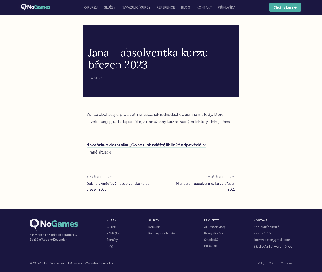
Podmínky (257, 263)
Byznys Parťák (213, 233)
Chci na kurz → (285, 7)
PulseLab (210, 246)
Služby (110, 7)
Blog (185, 7)
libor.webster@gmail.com (272, 240)
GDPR (272, 263)
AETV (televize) (214, 227)
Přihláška (226, 7)
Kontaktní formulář (267, 227)
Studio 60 (211, 240)
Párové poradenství (161, 233)
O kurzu (91, 7)
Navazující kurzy (136, 7)
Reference (166, 7)
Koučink (154, 227)
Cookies (286, 263)
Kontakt (204, 7)
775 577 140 (262, 233)
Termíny (112, 240)
